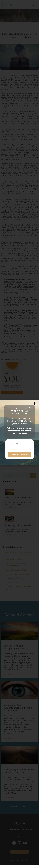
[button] (36, 403)
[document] (19, 432)
